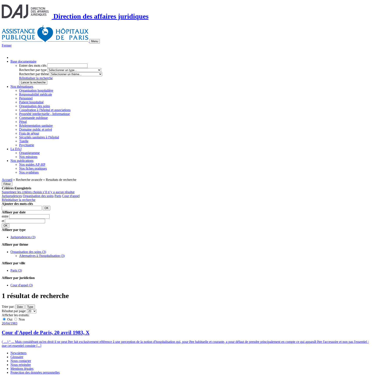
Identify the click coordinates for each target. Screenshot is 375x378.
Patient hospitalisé (31, 102)
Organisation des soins (34, 106)
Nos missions (28, 157)
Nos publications (21, 160)
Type (30, 306)
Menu (94, 41)
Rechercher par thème (34, 74)
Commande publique (33, 118)
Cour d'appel (71, 196)
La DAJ (15, 149)
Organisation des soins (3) (28, 252)
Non (21, 319)
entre (5, 216)
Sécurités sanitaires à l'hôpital (39, 137)
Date (20, 306)
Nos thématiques (21, 86)
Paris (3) (16, 270)
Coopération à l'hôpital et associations (45, 110)
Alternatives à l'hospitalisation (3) (42, 256)
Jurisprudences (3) (22, 237)
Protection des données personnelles (35, 372)
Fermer (7, 45)
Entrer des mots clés (32, 65)
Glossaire (16, 357)
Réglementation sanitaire (36, 125)
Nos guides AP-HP (32, 164)
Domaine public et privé (35, 129)
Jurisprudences (12, 196)
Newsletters (18, 353)
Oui (9, 319)
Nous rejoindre (20, 365)
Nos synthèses (29, 172)
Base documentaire (23, 61)
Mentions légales (21, 368)
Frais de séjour (29, 133)
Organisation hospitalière (36, 90)
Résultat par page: (14, 311)
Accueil (7, 180)
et (3, 221)
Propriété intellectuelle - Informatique (44, 114)
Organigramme (29, 153)
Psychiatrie (26, 145)
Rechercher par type (33, 70)
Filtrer (7, 184)
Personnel (26, 98)
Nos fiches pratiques (33, 168)
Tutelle (23, 141)
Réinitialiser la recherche (36, 78)
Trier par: (8, 306)
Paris (57, 196)
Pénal (23, 121)
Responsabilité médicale (35, 94)
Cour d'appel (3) (21, 285)
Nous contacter (20, 361)
